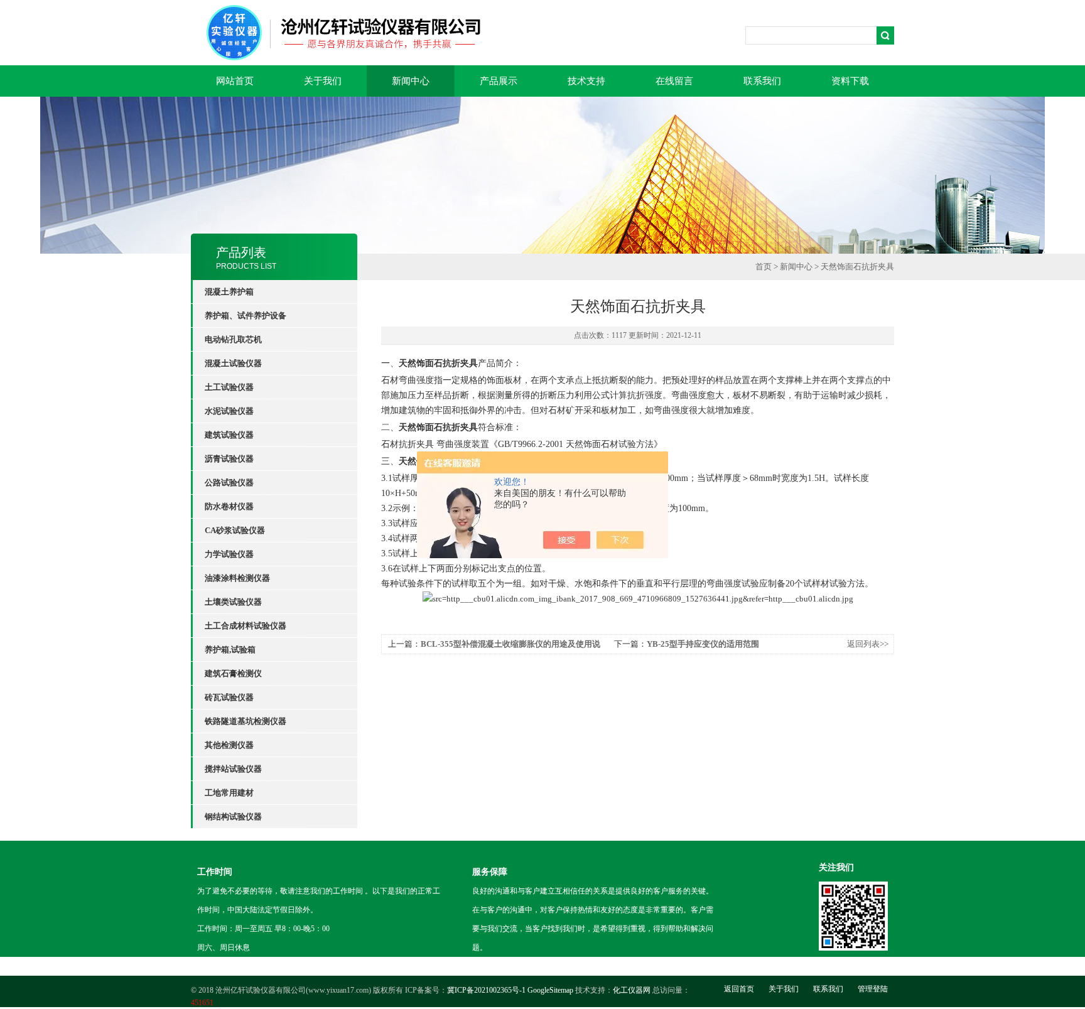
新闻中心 (410, 81)
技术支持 (586, 81)
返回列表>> (867, 644)
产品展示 (498, 81)
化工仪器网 (631, 990)
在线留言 (674, 81)
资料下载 (850, 81)
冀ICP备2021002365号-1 (486, 990)
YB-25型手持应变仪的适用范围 (703, 644)
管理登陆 (873, 989)
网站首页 (235, 81)
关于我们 (323, 81)
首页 (763, 266)
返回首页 (739, 989)
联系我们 (762, 81)
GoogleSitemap (550, 990)
